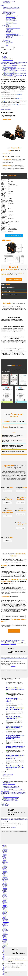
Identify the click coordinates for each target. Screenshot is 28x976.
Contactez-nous (6, 40)
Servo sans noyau (10, 21)
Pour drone (8, 30)
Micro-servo (8, 14)
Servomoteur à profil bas (11, 23)
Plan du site (6, 791)
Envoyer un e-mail (4, 804)
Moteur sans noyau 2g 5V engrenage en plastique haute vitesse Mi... (14, 700)
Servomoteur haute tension (11, 20)
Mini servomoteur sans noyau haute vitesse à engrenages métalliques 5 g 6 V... (14, 727)
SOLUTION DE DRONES (9, 12)
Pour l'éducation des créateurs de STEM (14, 35)
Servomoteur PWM (15, 793)
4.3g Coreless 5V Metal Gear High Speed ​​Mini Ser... (14, 717)
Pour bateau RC (9, 37)
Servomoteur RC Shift (5, 793)
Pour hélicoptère (9, 32)
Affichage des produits (8, 13)
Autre (7, 24)
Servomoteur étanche (10, 19)
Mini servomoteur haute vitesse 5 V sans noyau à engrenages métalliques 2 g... (15, 757)
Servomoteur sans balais (11, 18)
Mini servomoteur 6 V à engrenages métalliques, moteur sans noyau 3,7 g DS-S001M (13, 643)
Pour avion (8, 31)
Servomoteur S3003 (5, 792)
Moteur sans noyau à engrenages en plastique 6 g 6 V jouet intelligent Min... (15, 737)
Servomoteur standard (10, 17)
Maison (4, 11)
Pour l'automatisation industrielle (13, 28)
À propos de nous (7, 41)
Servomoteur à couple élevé (12, 15)
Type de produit (6, 25)
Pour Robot (8, 26)
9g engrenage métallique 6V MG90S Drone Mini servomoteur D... (15, 689)
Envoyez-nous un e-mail (6, 109)
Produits (5, 57)
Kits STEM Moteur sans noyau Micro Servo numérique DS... (14, 708)
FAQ (7, 45)
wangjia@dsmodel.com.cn (9, 1)
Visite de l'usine (9, 42)
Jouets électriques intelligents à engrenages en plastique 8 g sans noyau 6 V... (15, 767)
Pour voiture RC (9, 36)
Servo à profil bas (13, 792)
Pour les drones (9, 29)
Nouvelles (8, 43)
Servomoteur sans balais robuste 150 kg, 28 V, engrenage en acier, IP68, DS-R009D (13, 641)
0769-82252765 (6, 2)
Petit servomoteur (21, 792)
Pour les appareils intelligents (12, 34)
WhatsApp (6, 805)
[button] (14, 235)
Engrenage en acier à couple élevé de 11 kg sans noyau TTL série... (15, 746)
